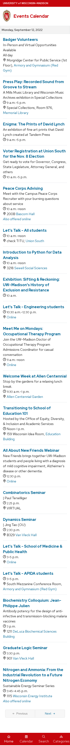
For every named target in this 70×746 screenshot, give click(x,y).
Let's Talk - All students (25, 230)
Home (8, 741)
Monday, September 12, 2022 (22, 30)
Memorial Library (15, 113)
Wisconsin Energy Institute (32, 696)
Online (11, 317)
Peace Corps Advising (23, 188)
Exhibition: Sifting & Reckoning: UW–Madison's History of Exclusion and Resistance (31, 285)
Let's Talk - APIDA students (28, 573)
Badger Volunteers (20, 39)
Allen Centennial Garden (25, 396)
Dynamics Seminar (19, 519)
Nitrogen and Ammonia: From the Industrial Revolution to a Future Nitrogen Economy (33, 675)
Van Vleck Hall (26, 535)
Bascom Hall (25, 214)
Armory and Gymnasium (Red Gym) (30, 589)
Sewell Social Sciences (30, 268)
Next (48, 713)
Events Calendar (31, 16)
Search (44, 741)
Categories (61, 741)
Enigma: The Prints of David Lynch (34, 124)
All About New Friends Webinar (31, 450)
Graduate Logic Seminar (25, 647)
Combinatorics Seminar (24, 492)
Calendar (26, 741)
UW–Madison (25, 3)
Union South (35, 241)
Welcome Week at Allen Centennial (35, 376)
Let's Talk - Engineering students (33, 306)
